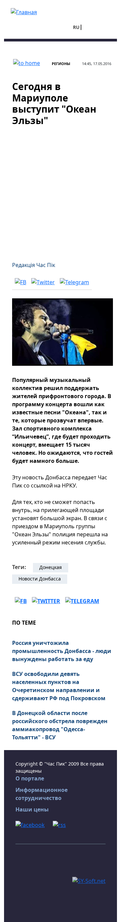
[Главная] (24, 11)
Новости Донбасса (39, 578)
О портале (29, 778)
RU (76, 27)
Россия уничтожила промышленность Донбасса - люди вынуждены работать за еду (61, 651)
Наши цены (32, 809)
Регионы (61, 63)
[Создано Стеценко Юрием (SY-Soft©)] (89, 880)
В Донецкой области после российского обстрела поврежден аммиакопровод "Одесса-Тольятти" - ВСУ (60, 725)
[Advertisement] (60, 189)
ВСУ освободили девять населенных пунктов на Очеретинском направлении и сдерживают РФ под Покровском (59, 686)
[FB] (20, 281)
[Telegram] (74, 281)
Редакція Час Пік (33, 265)
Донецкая (50, 567)
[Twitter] (43, 281)
